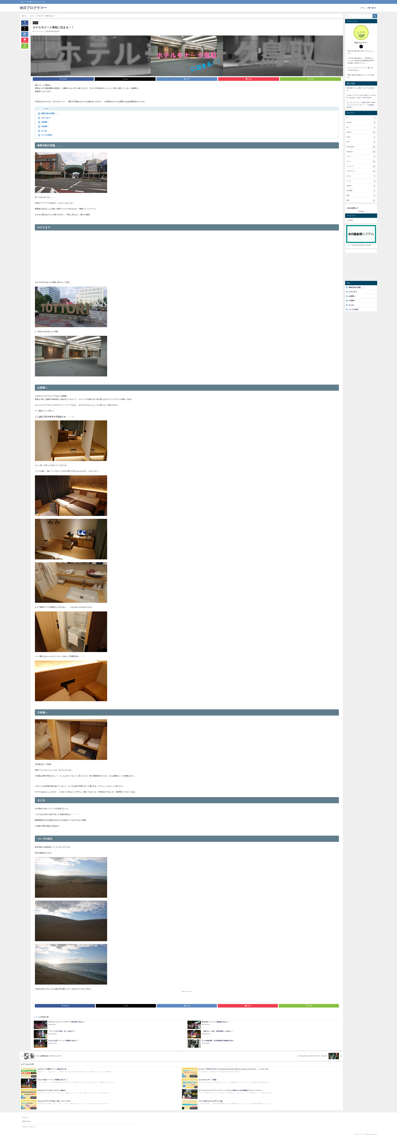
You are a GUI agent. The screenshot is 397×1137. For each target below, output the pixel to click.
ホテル (35, 22)
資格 (361, 195)
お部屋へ (44, 122)
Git (361, 127)
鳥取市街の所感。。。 (49, 113)
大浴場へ (44, 126)
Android (361, 122)
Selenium (361, 151)
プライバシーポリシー (29, 1126)
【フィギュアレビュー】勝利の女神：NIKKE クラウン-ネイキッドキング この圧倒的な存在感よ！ (361, 105)
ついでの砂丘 (45, 135)
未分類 (361, 185)
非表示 (47, 108)
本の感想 (361, 190)
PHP (361, 142)
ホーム (363, 7)
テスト (361, 161)
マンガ (361, 181)
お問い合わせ (371, 7)
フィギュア (361, 166)
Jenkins (361, 132)
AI (361, 117)
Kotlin (361, 137)
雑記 (361, 200)
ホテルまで (45, 118)
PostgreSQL (361, 146)
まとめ (43, 131)
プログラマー (361, 171)
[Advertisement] (187, 997)
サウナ (361, 156)
